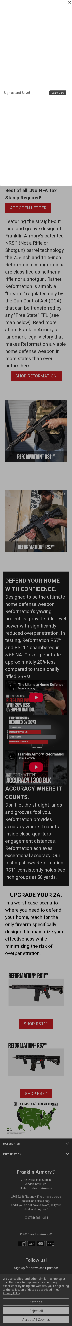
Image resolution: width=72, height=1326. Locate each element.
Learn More (58, 92)
